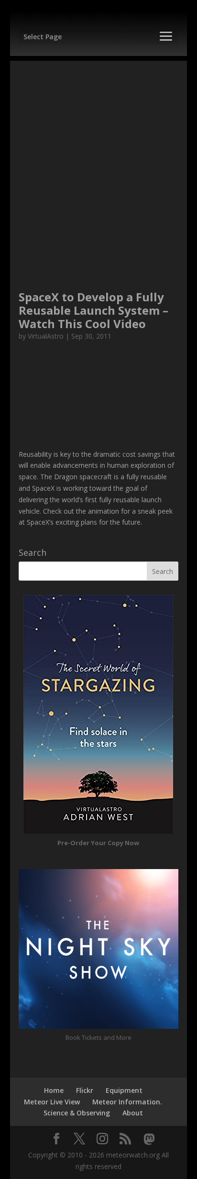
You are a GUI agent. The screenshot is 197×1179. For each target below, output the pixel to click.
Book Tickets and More (98, 1037)
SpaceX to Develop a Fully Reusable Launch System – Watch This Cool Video (93, 310)
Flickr (84, 1090)
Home (54, 1090)
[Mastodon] (149, 1139)
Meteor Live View (52, 1101)
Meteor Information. (127, 1101)
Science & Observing (77, 1112)
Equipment (124, 1090)
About (132, 1112)
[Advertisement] (98, 159)
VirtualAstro (46, 336)
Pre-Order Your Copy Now (98, 842)
